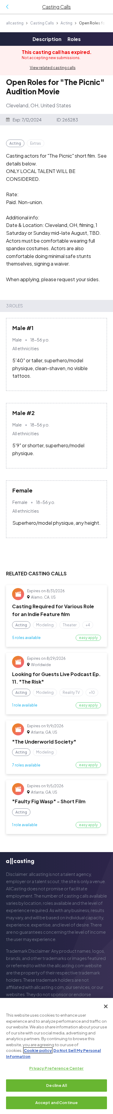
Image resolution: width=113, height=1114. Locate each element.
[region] (56, 1056)
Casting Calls (42, 23)
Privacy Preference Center (56, 1068)
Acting (66, 23)
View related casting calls (53, 67)
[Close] (105, 1006)
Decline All (56, 1085)
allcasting (15, 23)
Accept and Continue (56, 1102)
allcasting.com (69, 965)
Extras (35, 143)
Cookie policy (38, 1050)
